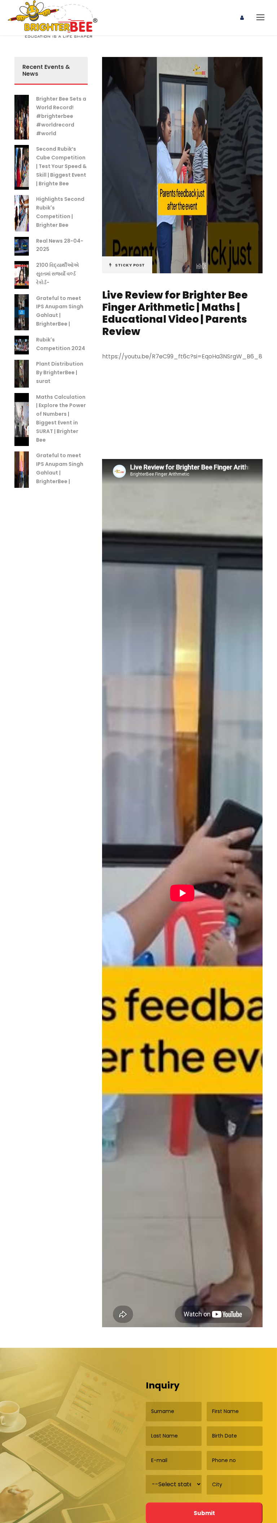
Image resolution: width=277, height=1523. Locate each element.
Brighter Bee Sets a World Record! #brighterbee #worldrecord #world (61, 116)
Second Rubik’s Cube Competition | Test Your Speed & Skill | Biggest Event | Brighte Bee (61, 166)
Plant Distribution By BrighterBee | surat (59, 372)
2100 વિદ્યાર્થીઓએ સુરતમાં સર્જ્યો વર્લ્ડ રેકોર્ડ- (57, 273)
